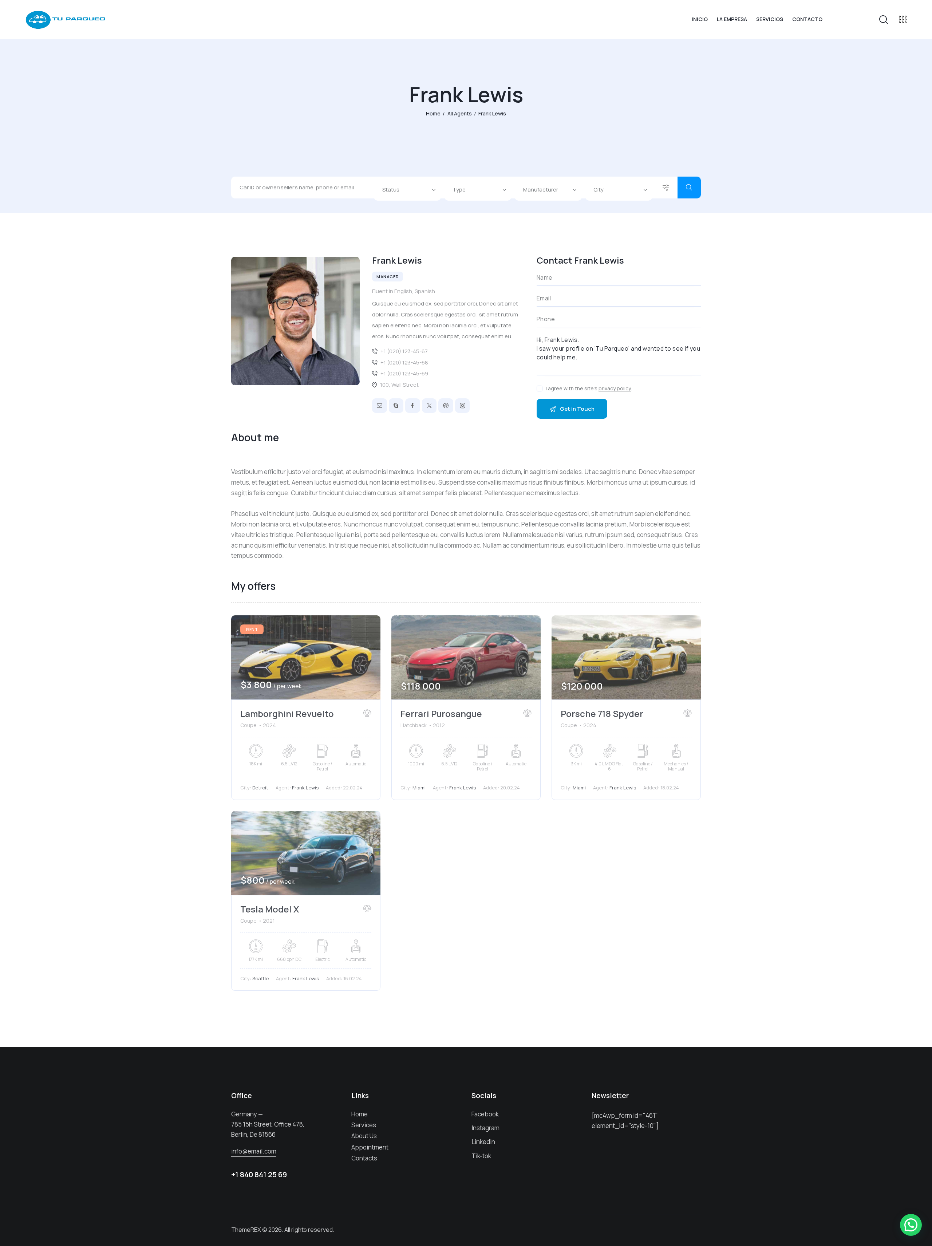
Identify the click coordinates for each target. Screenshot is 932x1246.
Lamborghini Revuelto (287, 713)
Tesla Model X (269, 909)
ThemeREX (246, 1230)
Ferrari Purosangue (441, 713)
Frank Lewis (305, 787)
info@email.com (253, 1151)
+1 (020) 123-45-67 (404, 351)
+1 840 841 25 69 (259, 1174)
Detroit (260, 787)
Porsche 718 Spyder (602, 713)
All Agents (459, 113)
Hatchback (413, 725)
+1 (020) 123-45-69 (404, 373)
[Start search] (689, 187)
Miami (419, 787)
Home (433, 113)
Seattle (260, 978)
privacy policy (615, 388)
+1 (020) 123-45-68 (404, 362)
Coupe (248, 725)
